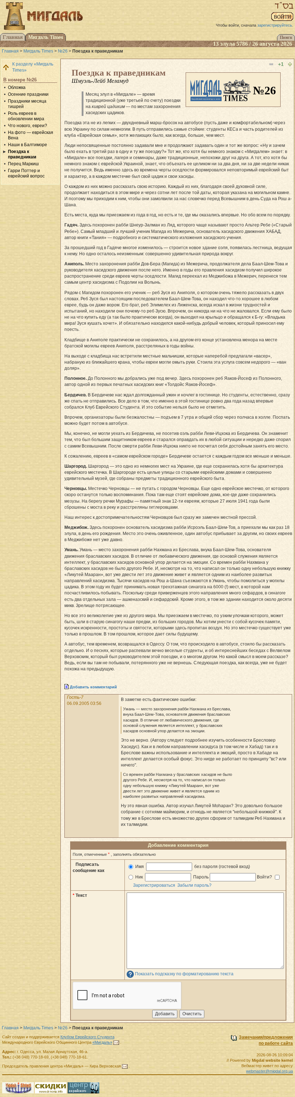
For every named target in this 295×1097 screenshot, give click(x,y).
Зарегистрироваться (154, 885)
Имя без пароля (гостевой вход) (192, 866)
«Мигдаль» (102, 1042)
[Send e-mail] (116, 1042)
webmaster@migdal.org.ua (269, 1071)
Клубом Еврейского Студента (87, 1037)
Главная (10, 51)
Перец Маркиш (23, 163)
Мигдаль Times (38, 51)
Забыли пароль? (194, 885)
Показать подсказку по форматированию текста (184, 973)
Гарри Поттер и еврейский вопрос (26, 173)
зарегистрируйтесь (274, 25)
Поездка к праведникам (22, 154)
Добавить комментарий (93, 687)
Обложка (17, 87)
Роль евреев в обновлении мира (26, 116)
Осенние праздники (28, 94)
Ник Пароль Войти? (203, 877)
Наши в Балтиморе (27, 144)
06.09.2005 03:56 (84, 703)
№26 (63, 51)
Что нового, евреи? (27, 125)
